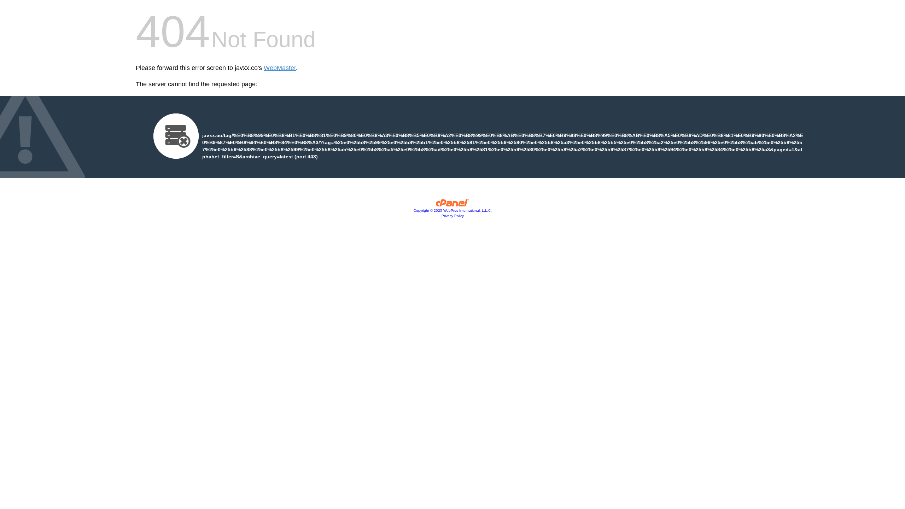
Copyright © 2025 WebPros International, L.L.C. (453, 210)
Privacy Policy (453, 216)
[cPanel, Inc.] (452, 204)
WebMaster (280, 67)
